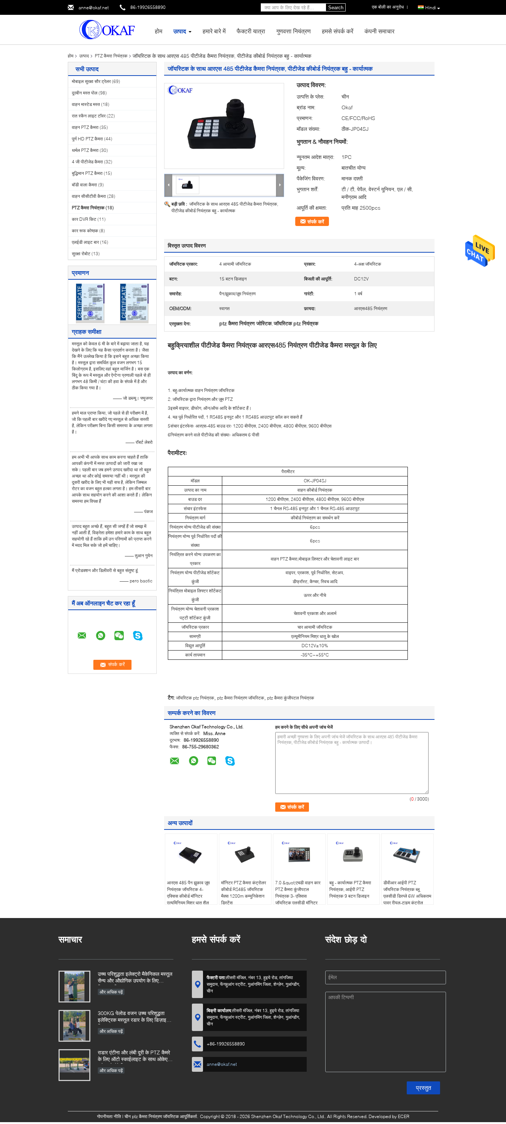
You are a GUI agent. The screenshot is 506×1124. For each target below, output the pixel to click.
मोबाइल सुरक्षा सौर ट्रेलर (91, 81)
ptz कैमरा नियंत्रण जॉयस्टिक (240, 698)
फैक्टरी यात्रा (251, 30)
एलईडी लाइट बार (85, 242)
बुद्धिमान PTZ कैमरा (87, 173)
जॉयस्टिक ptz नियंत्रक (195, 698)
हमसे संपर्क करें (337, 30)
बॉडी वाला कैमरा (84, 184)
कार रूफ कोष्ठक (85, 230)
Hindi (430, 7)
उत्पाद (179, 30)
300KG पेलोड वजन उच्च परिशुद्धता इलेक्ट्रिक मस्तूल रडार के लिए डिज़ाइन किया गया (133, 1017)
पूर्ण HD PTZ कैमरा (87, 139)
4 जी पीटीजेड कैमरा (87, 161)
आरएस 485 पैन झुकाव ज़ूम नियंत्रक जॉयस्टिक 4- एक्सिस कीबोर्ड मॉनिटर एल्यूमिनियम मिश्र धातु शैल (188, 892)
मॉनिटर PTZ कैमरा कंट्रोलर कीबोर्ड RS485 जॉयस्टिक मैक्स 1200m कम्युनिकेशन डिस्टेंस (243, 892)
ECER (403, 1116)
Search (335, 7)
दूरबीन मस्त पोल (84, 93)
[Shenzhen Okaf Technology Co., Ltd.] (108, 29)
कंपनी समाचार (379, 30)
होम (158, 30)
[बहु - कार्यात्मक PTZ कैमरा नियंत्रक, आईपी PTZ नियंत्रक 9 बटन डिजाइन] (353, 854)
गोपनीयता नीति (109, 1116)
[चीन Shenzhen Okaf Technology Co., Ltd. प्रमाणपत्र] (90, 303)
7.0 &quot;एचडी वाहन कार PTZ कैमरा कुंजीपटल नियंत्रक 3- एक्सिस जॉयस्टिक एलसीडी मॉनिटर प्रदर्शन (297, 896)
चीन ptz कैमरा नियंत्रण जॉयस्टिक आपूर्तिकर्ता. (161, 1116)
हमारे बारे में (214, 30)
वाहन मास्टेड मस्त (86, 104)
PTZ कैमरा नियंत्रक (111, 56)
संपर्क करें (315, 222)
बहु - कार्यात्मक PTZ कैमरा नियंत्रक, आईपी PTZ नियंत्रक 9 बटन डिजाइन (350, 889)
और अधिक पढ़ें (111, 992)
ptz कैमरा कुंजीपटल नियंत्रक (290, 698)
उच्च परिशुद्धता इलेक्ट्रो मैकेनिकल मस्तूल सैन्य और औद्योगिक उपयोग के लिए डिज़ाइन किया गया (135, 978)
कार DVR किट (84, 219)
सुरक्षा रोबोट (81, 253)
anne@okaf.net (94, 7)
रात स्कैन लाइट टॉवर (89, 116)
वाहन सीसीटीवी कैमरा (89, 196)
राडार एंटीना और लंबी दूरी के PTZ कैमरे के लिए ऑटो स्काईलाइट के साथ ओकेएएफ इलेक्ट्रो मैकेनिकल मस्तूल (135, 1056)
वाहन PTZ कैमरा (85, 127)
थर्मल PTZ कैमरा (85, 150)
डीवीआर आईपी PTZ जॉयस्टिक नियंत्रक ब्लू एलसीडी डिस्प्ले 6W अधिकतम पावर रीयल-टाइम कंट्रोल (407, 892)
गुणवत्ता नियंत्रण (293, 30)
